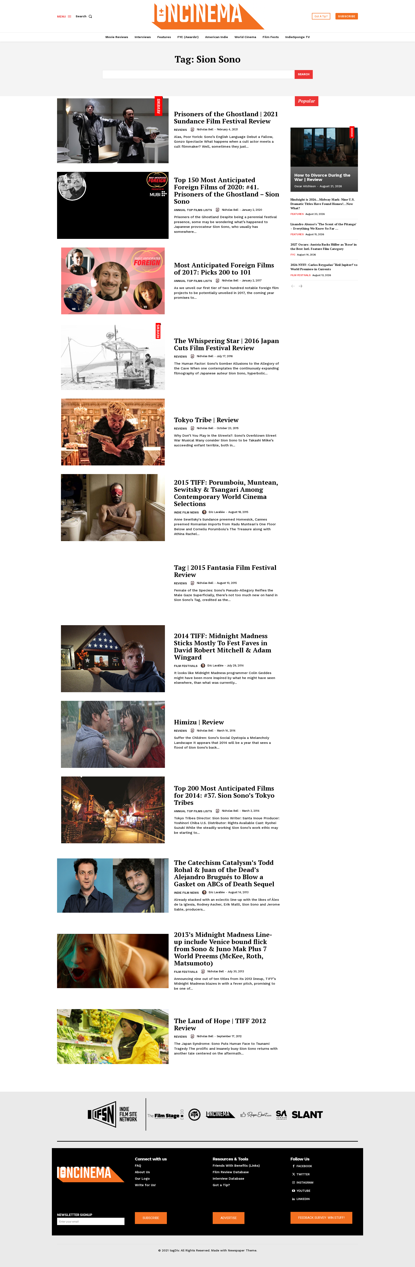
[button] (85, 16)
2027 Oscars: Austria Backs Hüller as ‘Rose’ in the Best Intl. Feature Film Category (323, 246)
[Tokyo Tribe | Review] (113, 432)
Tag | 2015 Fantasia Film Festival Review (225, 571)
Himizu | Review (199, 722)
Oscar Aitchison (305, 186)
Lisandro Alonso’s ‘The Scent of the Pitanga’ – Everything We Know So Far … (323, 226)
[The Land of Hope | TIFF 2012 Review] (113, 1036)
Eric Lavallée (217, 512)
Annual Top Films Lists (193, 210)
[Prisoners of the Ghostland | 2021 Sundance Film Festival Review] (113, 129)
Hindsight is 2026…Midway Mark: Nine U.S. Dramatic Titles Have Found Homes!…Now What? (322, 203)
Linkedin (303, 1199)
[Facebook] (293, 1166)
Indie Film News (186, 512)
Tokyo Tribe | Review (206, 419)
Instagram (305, 1182)
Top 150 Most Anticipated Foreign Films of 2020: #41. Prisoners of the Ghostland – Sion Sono (226, 191)
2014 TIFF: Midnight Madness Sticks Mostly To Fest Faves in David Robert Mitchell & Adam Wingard (222, 646)
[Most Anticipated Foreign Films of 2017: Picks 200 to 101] (113, 281)
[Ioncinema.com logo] (90, 1174)
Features (296, 214)
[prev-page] (293, 286)
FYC (292, 254)
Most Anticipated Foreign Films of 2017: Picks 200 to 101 (224, 268)
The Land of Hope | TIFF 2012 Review (220, 1024)
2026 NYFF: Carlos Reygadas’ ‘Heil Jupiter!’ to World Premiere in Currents (324, 267)
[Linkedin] (293, 1199)
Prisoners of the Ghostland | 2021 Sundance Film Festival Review (226, 117)
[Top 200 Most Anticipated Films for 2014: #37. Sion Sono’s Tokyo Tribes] (113, 810)
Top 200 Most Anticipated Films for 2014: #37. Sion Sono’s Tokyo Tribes (224, 795)
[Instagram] (293, 1183)
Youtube (303, 1190)
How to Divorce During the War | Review (322, 177)
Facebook (304, 1166)
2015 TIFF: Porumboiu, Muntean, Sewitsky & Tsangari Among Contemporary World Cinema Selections (226, 493)
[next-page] (300, 286)
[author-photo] (193, 129)
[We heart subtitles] (208, 15)
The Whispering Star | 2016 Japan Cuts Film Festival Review (226, 344)
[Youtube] (293, 1191)
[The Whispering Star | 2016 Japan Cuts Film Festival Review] (113, 356)
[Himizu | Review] (113, 734)
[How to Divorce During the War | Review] (324, 146)
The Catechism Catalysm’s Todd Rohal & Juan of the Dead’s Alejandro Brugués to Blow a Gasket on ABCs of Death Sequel (224, 873)
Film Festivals (186, 666)
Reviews (180, 129)
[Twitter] (293, 1174)
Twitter (303, 1174)
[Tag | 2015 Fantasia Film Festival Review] (113, 583)
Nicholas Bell (205, 129)
